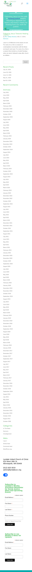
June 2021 (6, 239)
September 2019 (8, 296)
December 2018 (7, 320)
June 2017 (6, 367)
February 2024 (7, 168)
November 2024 (7, 144)
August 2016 (6, 394)
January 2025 (7, 138)
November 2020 (7, 258)
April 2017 (6, 372)
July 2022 (6, 209)
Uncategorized (7, 433)
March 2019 (6, 312)
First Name (8, 504)
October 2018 (7, 326)
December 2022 (7, 195)
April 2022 (6, 217)
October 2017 (7, 356)
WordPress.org (7, 449)
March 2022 (6, 220)
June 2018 (6, 334)
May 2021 (6, 242)
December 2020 (7, 255)
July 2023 (6, 179)
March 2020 (6, 280)
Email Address (9, 497)
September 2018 (8, 329)
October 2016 (7, 388)
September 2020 (8, 263)
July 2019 (6, 301)
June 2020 (6, 272)
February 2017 (7, 378)
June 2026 (6, 95)
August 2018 (6, 331)
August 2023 (6, 176)
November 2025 (7, 111)
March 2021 (6, 247)
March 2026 (6, 103)
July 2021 (6, 236)
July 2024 (6, 155)
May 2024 (6, 160)
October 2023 (7, 171)
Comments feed (7, 446)
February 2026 (7, 106)
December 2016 (7, 383)
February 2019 (7, 315)
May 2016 (6, 399)
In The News (6, 428)
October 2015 (7, 416)
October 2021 (7, 228)
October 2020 (7, 261)
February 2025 (7, 136)
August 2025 (6, 119)
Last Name (8, 510)
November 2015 (7, 413)
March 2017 (6, 375)
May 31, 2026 (7, 77)
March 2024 (6, 166)
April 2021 (6, 244)
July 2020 (6, 269)
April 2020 (6, 277)
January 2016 (7, 407)
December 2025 (7, 108)
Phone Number (9, 515)
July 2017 (6, 364)
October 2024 (7, 146)
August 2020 (6, 266)
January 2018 (7, 348)
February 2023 (7, 190)
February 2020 (7, 282)
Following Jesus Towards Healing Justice (15, 34)
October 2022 (7, 201)
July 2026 (6, 92)
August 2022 (6, 206)
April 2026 (6, 100)
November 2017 (7, 353)
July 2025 (6, 122)
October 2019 (7, 293)
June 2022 (6, 212)
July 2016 (6, 397)
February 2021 (7, 250)
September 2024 (8, 149)
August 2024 (6, 152)
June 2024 (6, 157)
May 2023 (6, 182)
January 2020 (7, 285)
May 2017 (6, 369)
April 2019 (6, 310)
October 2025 (7, 114)
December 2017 (7, 350)
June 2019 (6, 304)
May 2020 (6, 274)
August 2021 (6, 234)
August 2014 (6, 418)
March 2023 (6, 187)
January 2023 (7, 193)
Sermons (5, 38)
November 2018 (7, 323)
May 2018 (6, 337)
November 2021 (7, 225)
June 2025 (6, 125)
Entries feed (6, 443)
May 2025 (6, 128)
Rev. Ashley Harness (10, 36)
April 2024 (6, 163)
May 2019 (6, 307)
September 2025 (8, 117)
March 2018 (6, 342)
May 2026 (6, 98)
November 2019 (7, 291)
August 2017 (6, 361)
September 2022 (8, 204)
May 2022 (6, 214)
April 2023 (6, 185)
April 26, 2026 (7, 80)
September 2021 (8, 231)
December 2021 (7, 223)
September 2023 (8, 174)
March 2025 (6, 133)
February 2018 (7, 345)
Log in (5, 441)
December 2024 (7, 141)
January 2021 (7, 252)
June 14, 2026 (7, 75)
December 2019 (7, 288)
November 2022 (7, 198)
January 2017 (7, 380)
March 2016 (6, 405)
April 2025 (6, 130)
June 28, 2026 (7, 72)
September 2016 (8, 391)
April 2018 (6, 339)
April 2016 (6, 402)
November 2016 (7, 386)
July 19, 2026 (7, 69)
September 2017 (8, 358)
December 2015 (7, 410)
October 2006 (7, 421)
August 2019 (6, 299)
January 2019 (7, 318)
